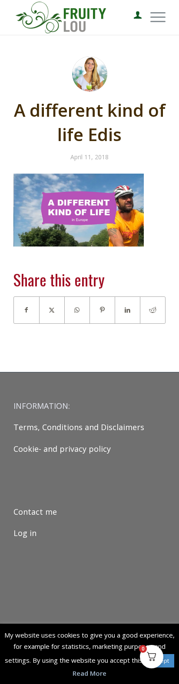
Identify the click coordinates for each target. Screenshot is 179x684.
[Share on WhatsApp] (77, 310)
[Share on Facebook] (26, 310)
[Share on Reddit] (152, 310)
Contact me (35, 511)
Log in (24, 533)
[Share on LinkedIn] (127, 310)
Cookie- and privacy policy (62, 449)
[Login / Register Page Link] (133, 17)
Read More (89, 673)
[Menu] (154, 17)
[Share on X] (52, 310)
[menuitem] (133, 17)
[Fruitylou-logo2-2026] (74, 17)
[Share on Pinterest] (102, 310)
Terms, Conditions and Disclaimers (78, 427)
